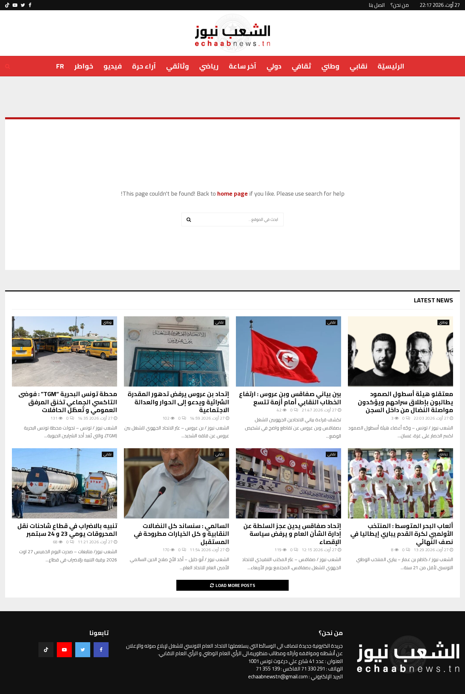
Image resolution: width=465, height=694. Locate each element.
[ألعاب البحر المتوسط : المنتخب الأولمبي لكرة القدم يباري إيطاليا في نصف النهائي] (400, 483)
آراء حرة (144, 66)
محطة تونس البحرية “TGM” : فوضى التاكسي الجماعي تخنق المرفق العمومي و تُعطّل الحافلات (67, 402)
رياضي (209, 66)
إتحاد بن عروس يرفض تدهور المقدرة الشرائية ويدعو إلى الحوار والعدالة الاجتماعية (178, 402)
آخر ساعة (242, 66)
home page (232, 193)
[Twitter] (82, 649)
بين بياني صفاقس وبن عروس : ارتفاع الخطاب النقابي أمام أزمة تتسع (290, 397)
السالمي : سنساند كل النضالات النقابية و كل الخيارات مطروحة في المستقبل (181, 533)
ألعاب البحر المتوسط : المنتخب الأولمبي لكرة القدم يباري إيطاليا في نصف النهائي (401, 533)
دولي (274, 66)
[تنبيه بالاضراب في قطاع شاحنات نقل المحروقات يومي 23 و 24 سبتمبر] (64, 483)
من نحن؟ (399, 5)
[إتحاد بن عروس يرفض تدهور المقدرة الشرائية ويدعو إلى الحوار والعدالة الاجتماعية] (176, 351)
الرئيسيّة (391, 66)
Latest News (433, 300)
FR (60, 66)
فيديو (112, 66)
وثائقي (177, 66)
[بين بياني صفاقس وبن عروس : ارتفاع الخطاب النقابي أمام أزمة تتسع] (288, 351)
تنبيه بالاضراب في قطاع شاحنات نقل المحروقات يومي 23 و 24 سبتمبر (67, 529)
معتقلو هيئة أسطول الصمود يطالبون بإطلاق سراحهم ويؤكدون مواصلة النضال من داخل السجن (405, 402)
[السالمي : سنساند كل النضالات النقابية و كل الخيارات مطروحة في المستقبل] (176, 483)
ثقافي (301, 66)
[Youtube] (64, 649)
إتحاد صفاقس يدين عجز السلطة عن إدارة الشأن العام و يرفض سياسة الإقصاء (292, 533)
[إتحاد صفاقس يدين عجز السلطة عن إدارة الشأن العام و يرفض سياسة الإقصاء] (288, 483)
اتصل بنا (377, 5)
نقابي (358, 66)
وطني (330, 66)
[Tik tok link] (7, 5)
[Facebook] (101, 649)
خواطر (83, 66)
